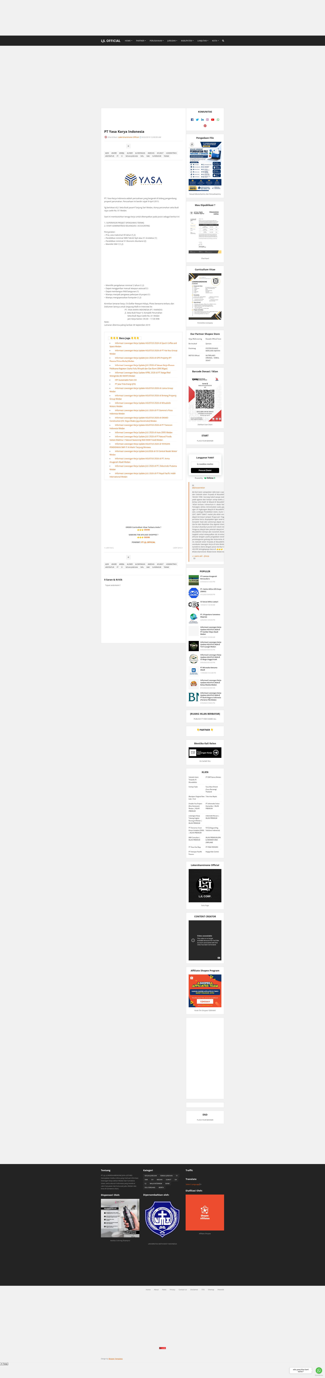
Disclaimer (194, 1289)
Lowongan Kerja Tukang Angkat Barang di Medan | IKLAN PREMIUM (195, 819)
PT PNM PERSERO (212, 847)
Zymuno (208, 344)
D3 (152, 1180)
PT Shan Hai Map (195, 847)
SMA (146, 1180)
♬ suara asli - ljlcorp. (200, 556)
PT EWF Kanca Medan (213, 777)
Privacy (172, 1289)
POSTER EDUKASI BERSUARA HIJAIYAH (213, 349)
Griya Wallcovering (195, 339)
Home (148, 1289)
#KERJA (121, 153)
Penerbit (221, 1289)
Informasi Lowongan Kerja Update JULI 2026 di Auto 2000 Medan (143, 432)
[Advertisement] (162, 18)
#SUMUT (160, 153)
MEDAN (159, 1180)
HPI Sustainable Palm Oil (126, 380)
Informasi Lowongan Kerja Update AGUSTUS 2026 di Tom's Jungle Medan (210, 644)
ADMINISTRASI (171, 153)
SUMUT (168, 1180)
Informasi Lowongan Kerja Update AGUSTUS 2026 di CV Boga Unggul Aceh (210, 657)
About (156, 1289)
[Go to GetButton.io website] (319, 1375)
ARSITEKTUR (109, 156)
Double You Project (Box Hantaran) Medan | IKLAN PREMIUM (195, 807)
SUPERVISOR (156, 156)
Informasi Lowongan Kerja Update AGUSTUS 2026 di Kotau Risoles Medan (210, 682)
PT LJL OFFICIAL (148, 542)
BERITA (161, 1187)
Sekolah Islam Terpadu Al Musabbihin (193, 779)
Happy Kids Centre (212, 852)
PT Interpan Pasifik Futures (195, 853)
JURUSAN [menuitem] (171, 40)
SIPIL (142, 156)
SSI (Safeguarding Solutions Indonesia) (213, 829)
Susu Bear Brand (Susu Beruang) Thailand (212, 789)
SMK (148, 156)
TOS (203, 1289)
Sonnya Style (193, 787)
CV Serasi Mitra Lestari (209, 602)
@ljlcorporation (198, 487)
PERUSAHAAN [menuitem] (156, 40)
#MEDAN (151, 153)
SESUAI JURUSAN (132, 156)
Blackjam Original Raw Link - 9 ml (196, 797)
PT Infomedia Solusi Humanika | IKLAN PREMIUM (213, 806)
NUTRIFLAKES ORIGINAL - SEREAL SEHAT (212, 357)
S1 (122, 156)
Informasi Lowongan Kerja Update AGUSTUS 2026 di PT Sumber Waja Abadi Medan (210, 630)
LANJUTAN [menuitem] (202, 40)
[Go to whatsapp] (319, 1370)
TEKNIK (166, 156)
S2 (145, 1183)
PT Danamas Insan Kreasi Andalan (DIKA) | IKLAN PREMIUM (196, 830)
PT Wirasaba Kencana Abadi (208, 668)
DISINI (147, 530)
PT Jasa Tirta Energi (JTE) (125, 384)
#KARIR (114, 153)
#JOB (107, 153)
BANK (167, 1183)
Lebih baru (109, 548)
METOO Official (194, 355)
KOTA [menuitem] (214, 40)
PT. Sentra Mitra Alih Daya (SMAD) (210, 590)
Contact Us (183, 1289)
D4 (176, 1180)
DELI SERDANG (150, 1187)
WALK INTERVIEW (156, 1183)
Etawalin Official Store (213, 339)
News (164, 1289)
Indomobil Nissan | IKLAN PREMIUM (212, 817)
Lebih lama (177, 548)
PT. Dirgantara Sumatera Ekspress (210, 615)
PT (117, 156)
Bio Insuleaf (193, 344)
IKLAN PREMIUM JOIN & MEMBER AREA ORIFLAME (213, 839)
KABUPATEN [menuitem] (186, 40)
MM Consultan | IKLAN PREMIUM (194, 838)
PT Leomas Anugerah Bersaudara (208, 577)
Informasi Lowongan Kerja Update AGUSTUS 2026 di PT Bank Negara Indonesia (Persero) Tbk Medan (210, 696)
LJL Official (110, 40)
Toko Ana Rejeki (211, 796)
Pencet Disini (205, 470)
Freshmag (192, 348)
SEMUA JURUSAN (166, 1176)
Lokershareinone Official (128, 137)
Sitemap (211, 1289)
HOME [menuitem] (128, 40)
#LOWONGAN (140, 153)
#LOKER (130, 153)
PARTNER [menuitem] (140, 40)
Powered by (199, 478)
